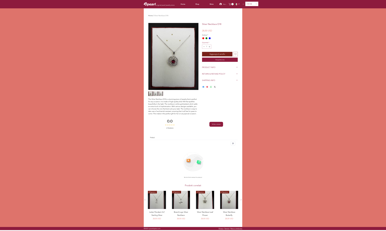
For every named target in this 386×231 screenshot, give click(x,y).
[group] (193, 208)
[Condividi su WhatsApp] (211, 87)
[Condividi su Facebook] (203, 87)
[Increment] (209, 47)
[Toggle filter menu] (233, 143)
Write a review (216, 124)
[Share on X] (215, 87)
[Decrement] (203, 47)
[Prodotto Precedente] (145, 200)
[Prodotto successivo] (241, 200)
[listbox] (251, 4)
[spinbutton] (206, 47)
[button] (231, 4)
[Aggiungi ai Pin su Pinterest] (207, 87)
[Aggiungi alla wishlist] (235, 54)
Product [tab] (152, 137)
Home (150, 16)
